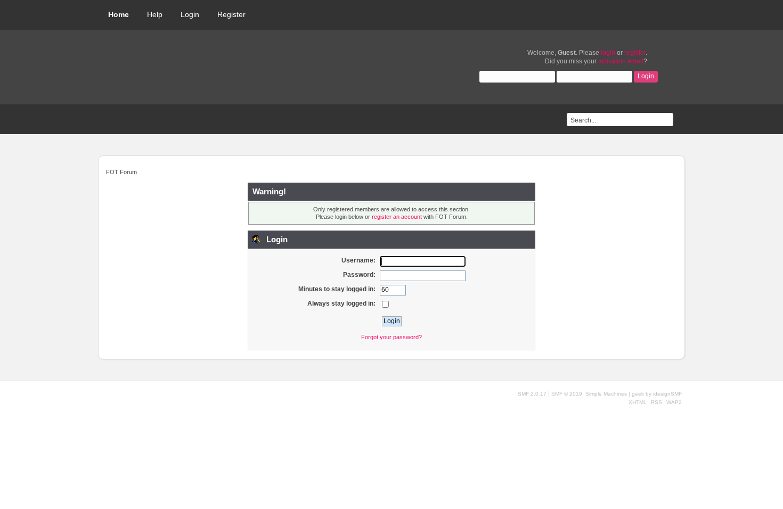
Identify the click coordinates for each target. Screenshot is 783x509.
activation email (620, 61)
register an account (397, 217)
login (608, 52)
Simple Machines (606, 394)
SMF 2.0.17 (532, 394)
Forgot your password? (391, 337)
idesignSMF (667, 394)
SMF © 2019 (566, 394)
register (635, 52)
